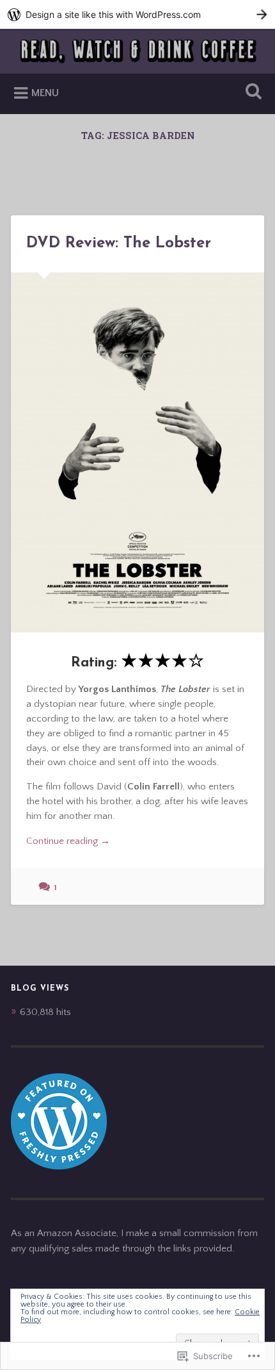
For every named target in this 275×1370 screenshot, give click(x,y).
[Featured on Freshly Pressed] (59, 1166)
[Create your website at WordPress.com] (137, 14)
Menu (45, 93)
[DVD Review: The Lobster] (137, 452)
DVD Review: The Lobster (118, 243)
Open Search (251, 92)
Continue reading (68, 842)
